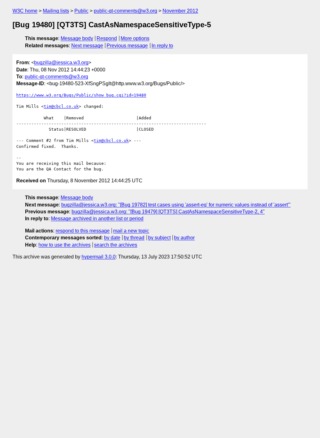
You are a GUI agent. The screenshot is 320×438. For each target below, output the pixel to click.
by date (112, 237)
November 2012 (180, 10)
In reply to (162, 45)
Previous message (127, 45)
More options (135, 38)
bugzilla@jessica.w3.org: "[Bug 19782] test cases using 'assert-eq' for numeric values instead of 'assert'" (176, 204)
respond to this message (83, 230)
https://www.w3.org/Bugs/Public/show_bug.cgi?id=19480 (81, 95)
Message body (77, 38)
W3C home (25, 10)
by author (184, 237)
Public (81, 10)
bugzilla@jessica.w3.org (61, 62)
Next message (87, 45)
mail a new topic (131, 230)
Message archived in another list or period (97, 218)
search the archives (115, 245)
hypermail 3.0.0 (99, 256)
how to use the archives (64, 245)
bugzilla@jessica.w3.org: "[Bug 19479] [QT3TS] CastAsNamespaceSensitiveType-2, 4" (168, 211)
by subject (159, 237)
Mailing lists (56, 10)
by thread (134, 237)
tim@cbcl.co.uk (61, 106)
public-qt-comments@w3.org (125, 10)
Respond (107, 38)
